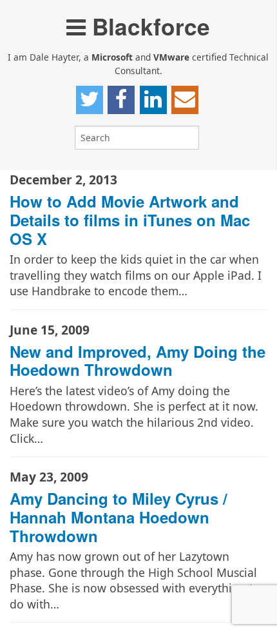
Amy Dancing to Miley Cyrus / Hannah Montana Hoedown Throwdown (118, 517)
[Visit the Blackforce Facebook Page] (121, 100)
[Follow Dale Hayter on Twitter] (89, 100)
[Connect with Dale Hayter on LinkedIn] (153, 100)
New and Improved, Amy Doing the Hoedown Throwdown (137, 360)
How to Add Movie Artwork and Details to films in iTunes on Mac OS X (130, 219)
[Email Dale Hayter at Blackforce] (184, 100)
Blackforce (148, 26)
